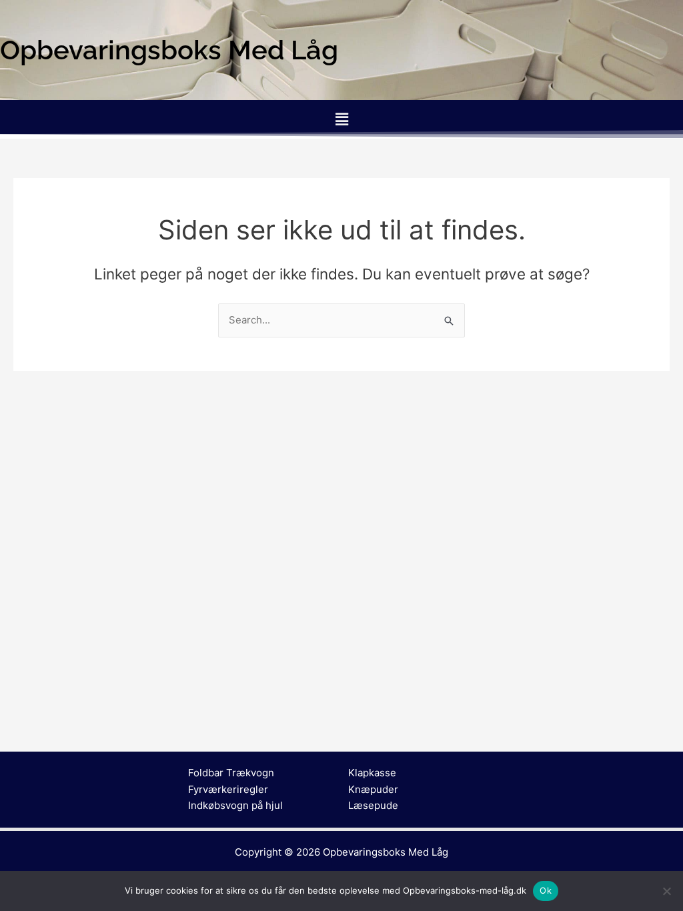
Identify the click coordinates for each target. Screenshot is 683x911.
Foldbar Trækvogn (231, 772)
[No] (666, 891)
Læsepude (373, 805)
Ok (546, 890)
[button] (341, 119)
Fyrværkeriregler (228, 789)
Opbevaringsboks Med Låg (385, 852)
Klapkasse (372, 772)
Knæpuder (373, 789)
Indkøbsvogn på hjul (235, 805)
